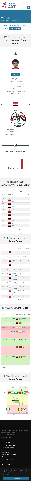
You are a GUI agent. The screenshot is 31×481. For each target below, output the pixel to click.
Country (10, 194)
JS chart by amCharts (9, 158)
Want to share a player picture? (9, 454)
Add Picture (15, 74)
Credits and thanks (6, 452)
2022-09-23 (4, 323)
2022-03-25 (4, 356)
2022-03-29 (4, 347)
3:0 (29, 318)
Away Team (22, 314)
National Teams (15, 25)
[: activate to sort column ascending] (2, 248)
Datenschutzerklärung (7, 456)
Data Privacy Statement (7, 459)
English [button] (26, 3)
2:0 (29, 331)
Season (3, 194)
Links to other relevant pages (8, 445)
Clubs (24, 25)
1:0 (29, 339)
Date (3, 314)
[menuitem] (24, 387)
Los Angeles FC (14, 292)
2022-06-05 (4, 339)
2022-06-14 (4, 327)
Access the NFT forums (7, 450)
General (5, 25)
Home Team (15, 314)
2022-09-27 (4, 318)
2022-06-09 (4, 331)
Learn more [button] (6, 474)
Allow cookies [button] (16, 478)
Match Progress (15, 28)
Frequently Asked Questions (8, 447)
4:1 (29, 327)
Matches (5, 28)
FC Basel (14, 297)
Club (10, 248)
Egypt (13, 198)
